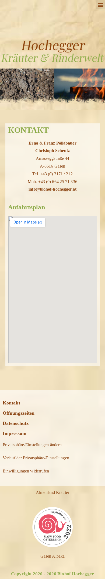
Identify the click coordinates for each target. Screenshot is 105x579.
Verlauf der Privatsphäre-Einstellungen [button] (36, 458)
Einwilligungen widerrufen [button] (26, 471)
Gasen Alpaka (52, 556)
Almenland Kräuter (52, 492)
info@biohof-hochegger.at (52, 189)
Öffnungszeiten (18, 413)
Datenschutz (16, 423)
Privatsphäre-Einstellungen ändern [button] (32, 444)
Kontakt (11, 403)
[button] (100, 4)
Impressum (14, 433)
